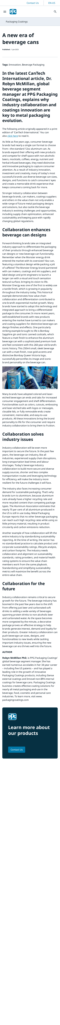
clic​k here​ (12, 135)
